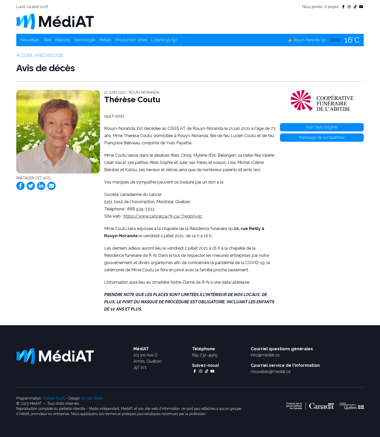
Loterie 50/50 (164, 39)
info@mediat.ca (265, 355)
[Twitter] (31, 186)
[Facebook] (20, 186)
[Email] (51, 186)
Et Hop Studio (92, 398)
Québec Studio (54, 398)
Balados (62, 39)
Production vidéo (131, 39)
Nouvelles (29, 39)
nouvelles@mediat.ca (271, 371)
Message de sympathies (322, 137)
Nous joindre (312, 7)
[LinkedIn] (41, 186)
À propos (331, 7)
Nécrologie (84, 39)
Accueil (24, 55)
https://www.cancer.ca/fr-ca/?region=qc (163, 216)
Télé (47, 39)
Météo (105, 39)
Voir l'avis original (322, 127)
